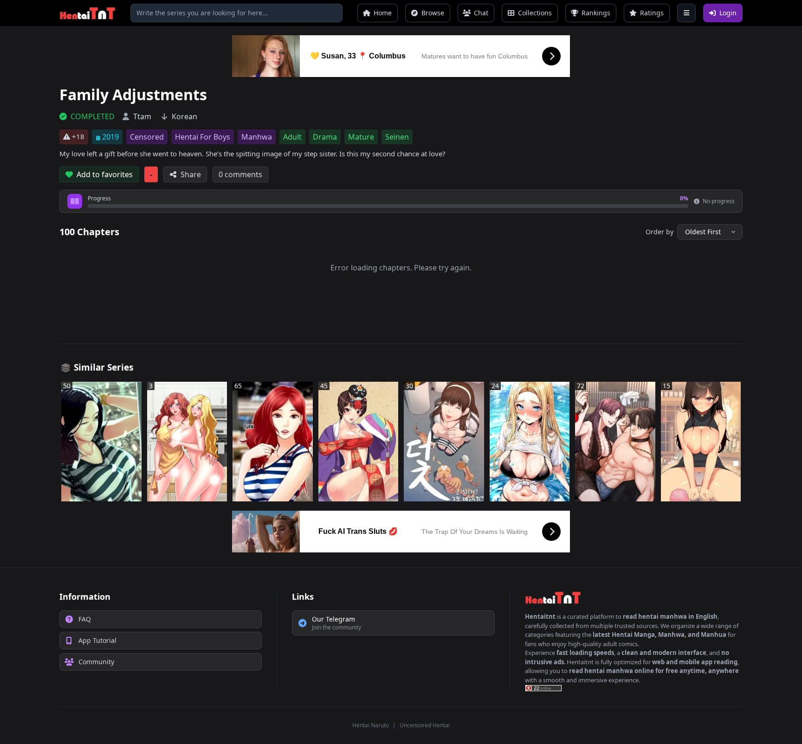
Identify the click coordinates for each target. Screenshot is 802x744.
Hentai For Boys (202, 137)
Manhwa (256, 137)
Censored (147, 137)
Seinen (397, 137)
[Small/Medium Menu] (686, 13)
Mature (361, 137)
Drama (325, 137)
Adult (292, 137)
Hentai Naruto (370, 725)
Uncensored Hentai (425, 725)
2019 (110, 137)
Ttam (142, 116)
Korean (184, 116)
